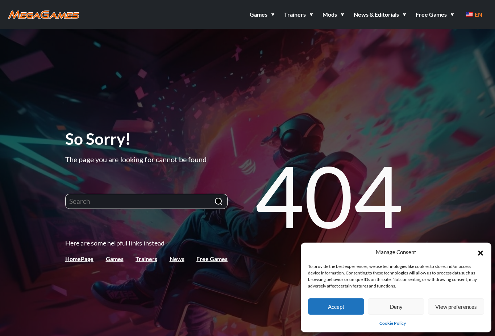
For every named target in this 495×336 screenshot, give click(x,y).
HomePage (79, 258)
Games (115, 258)
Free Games (212, 258)
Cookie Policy (392, 323)
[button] (480, 252)
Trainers (146, 258)
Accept (336, 306)
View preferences (456, 306)
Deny (396, 306)
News (177, 258)
